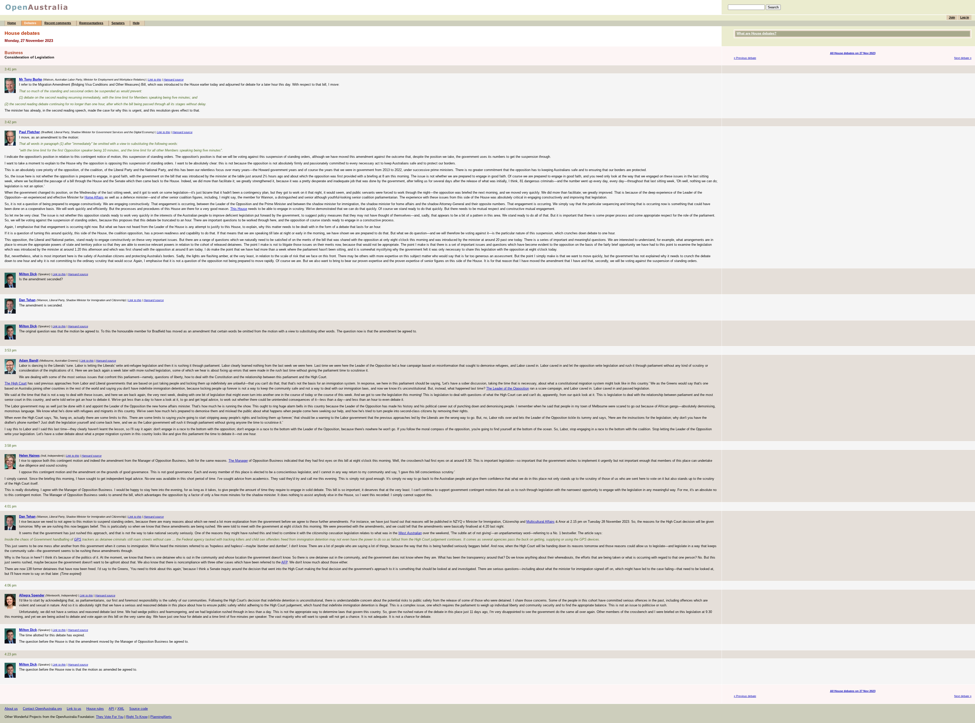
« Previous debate (745, 57)
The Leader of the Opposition (507, 388)
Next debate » (962, 57)
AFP (284, 562)
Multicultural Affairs (540, 522)
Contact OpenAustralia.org (42, 709)
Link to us (74, 709)
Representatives (91, 23)
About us (11, 709)
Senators (118, 23)
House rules (95, 709)
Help (136, 23)
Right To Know (137, 717)
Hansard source (174, 79)
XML (120, 709)
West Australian (410, 533)
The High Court (16, 383)
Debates (30, 23)
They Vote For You (109, 717)
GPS (77, 539)
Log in (964, 17)
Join (952, 17)
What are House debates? (756, 33)
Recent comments (57, 23)
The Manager (238, 461)
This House (238, 209)
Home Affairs (94, 197)
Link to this (154, 79)
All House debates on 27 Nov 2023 (852, 53)
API (111, 709)
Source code (138, 709)
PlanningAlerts (161, 717)
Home (11, 23)
